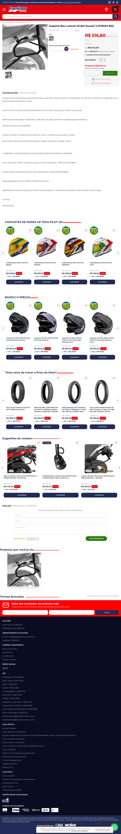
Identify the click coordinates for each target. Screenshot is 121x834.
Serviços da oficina (10, 783)
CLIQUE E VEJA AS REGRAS (71, 2)
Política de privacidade (11, 790)
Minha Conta (7, 767)
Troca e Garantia (9, 749)
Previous (3, 253)
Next (118, 253)
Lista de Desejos (9, 728)
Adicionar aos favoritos (103, 83)
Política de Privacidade (79, 831)
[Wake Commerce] (70, 825)
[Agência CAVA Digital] (59, 826)
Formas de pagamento (11, 760)
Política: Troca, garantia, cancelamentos (18, 753)
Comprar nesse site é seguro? (14, 757)
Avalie (77, 30)
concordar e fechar (103, 830)
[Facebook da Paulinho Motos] (113, 2)
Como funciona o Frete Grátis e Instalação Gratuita (23, 746)
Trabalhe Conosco (9, 764)
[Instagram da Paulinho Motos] (109, 2)
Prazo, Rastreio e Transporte (13, 732)
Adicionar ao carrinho (103, 79)
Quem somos (8, 786)
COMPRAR (18, 282)
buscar (115, 16)
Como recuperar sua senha (13, 739)
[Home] (25, 9)
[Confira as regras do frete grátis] (10, 230)
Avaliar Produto (96, 538)
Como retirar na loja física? (13, 742)
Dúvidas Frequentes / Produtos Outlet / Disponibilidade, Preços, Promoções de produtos (39, 735)
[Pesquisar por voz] (4, 17)
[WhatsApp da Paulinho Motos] (117, 2)
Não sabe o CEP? (74, 49)
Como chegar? (8, 776)
